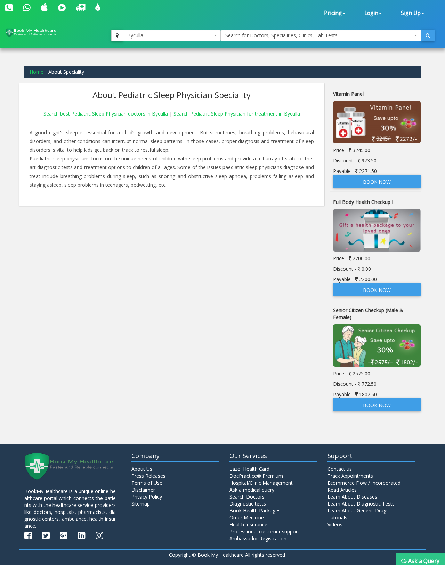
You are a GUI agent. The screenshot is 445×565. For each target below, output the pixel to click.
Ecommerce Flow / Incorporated (363, 482)
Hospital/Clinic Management (261, 482)
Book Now (377, 181)
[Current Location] (117, 35)
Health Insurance (248, 524)
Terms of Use (146, 482)
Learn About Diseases (352, 496)
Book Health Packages (255, 510)
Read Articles (342, 489)
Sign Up (411, 13)
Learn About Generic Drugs (358, 510)
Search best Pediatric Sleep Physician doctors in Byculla (106, 113)
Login (371, 13)
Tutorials (337, 517)
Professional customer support (264, 531)
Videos (334, 524)
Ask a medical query (251, 489)
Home (36, 72)
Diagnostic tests (247, 503)
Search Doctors (247, 496)
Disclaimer (143, 489)
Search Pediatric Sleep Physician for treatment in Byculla (236, 113)
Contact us (339, 468)
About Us (141, 468)
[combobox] (172, 35)
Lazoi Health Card (249, 468)
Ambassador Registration (257, 538)
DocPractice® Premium (256, 475)
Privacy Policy (146, 496)
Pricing (333, 13)
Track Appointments (350, 475)
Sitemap (140, 503)
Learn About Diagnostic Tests (361, 503)
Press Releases (148, 475)
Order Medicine (246, 517)
